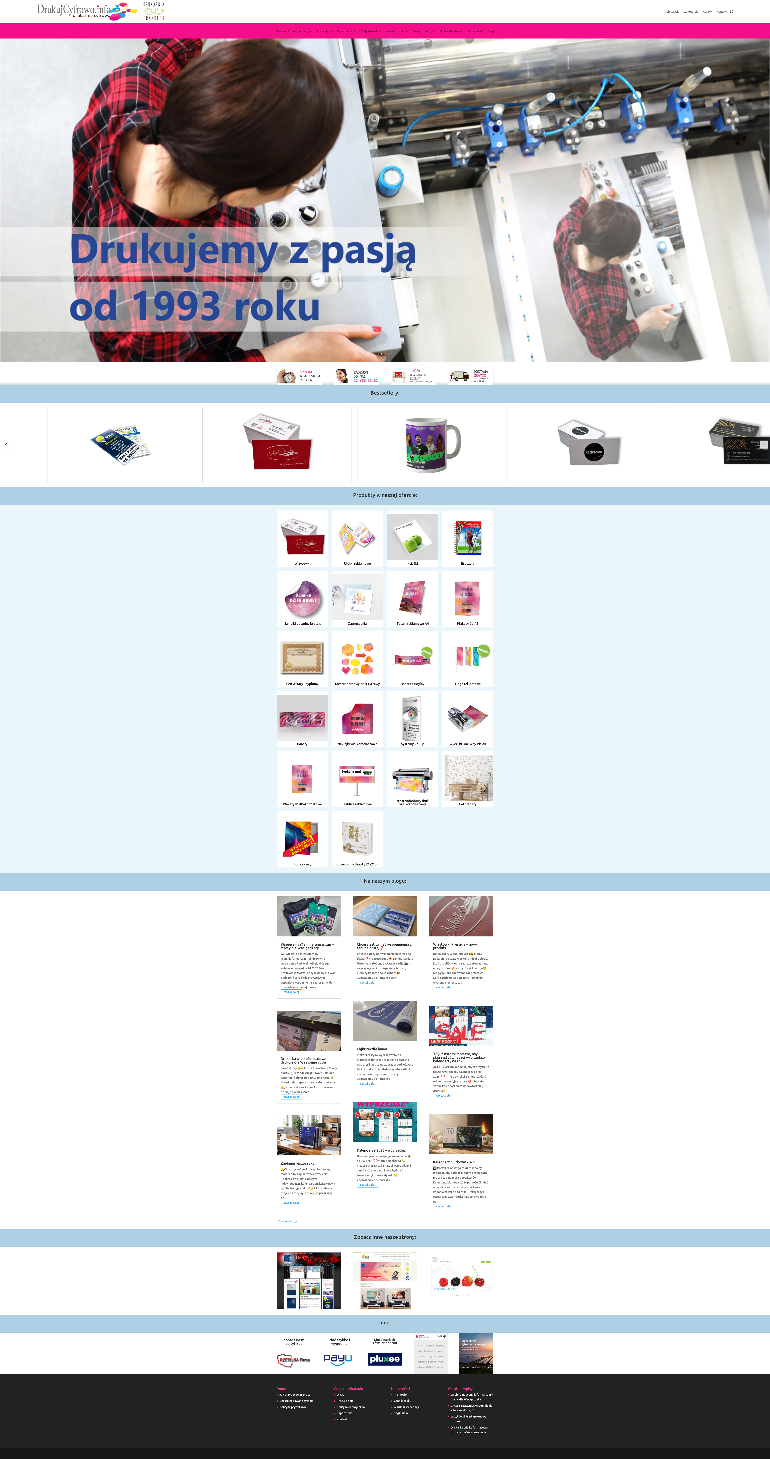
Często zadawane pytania (296, 1400)
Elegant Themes (319, 1453)
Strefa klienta (449, 31)
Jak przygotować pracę (295, 1394)
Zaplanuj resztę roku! (298, 1163)
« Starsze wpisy (287, 1221)
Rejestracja (672, 11)
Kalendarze (344, 31)
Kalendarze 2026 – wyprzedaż (381, 1150)
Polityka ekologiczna (351, 1407)
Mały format (369, 31)
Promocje (400, 1394)
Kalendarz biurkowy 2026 (454, 1162)
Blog (491, 31)
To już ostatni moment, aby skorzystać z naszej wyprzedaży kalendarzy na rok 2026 (459, 1057)
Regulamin (401, 1413)
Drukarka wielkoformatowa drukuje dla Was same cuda (303, 1060)
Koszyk (707, 11)
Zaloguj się (691, 11)
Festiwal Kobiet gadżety (292, 31)
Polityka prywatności (293, 1407)
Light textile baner (372, 1049)
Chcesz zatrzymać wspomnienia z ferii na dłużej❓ (384, 946)
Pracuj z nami (345, 1400)
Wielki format (395, 31)
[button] (764, 445)
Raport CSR (344, 1413)
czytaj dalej (291, 992)
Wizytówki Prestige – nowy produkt (455, 946)
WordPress (365, 1453)
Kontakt (722, 11)
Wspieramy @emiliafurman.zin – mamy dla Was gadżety (307, 946)
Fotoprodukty (421, 31)
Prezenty (323, 31)
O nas (340, 1394)
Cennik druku (402, 1400)
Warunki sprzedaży (406, 1407)
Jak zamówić (474, 31)
